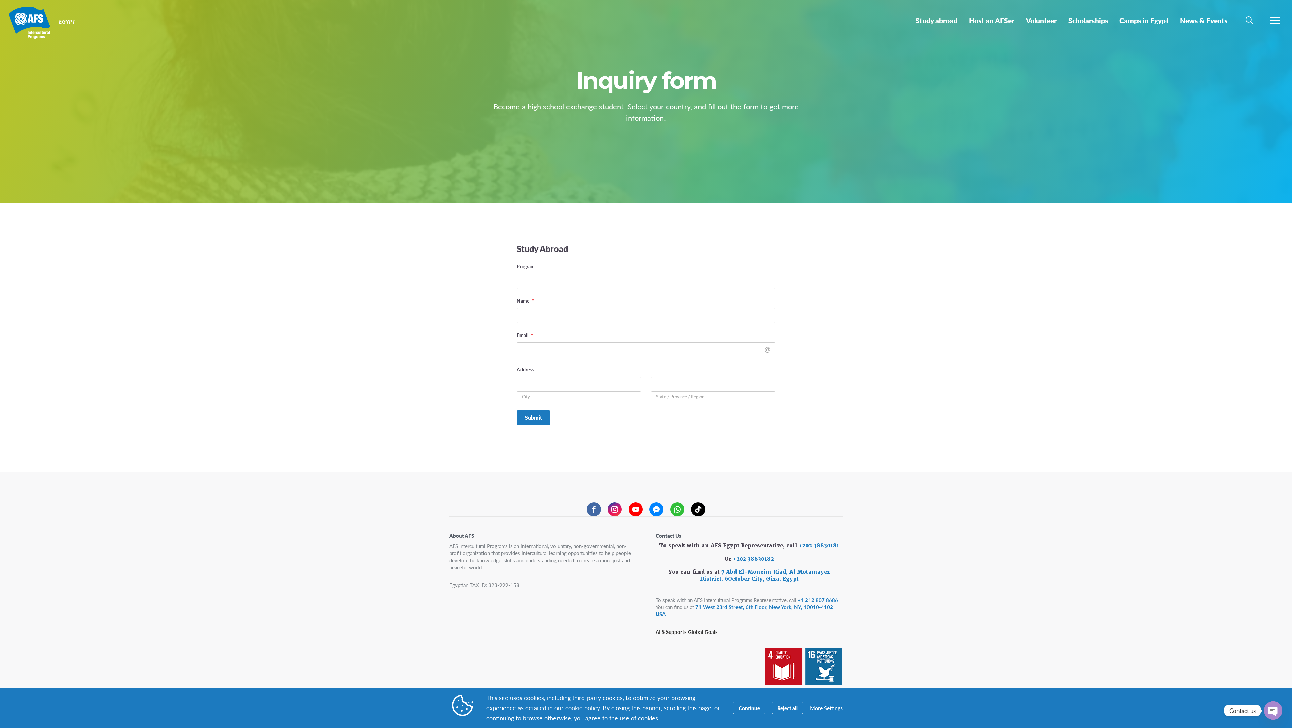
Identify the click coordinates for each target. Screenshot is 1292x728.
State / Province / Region (680, 396)
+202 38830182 (753, 558)
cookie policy (582, 707)
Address (525, 369)
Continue (749, 708)
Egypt (29, 23)
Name (525, 300)
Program (526, 266)
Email (525, 335)
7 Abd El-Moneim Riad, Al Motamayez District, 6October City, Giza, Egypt (765, 575)
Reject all (787, 708)
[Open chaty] (1273, 710)
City (526, 396)
